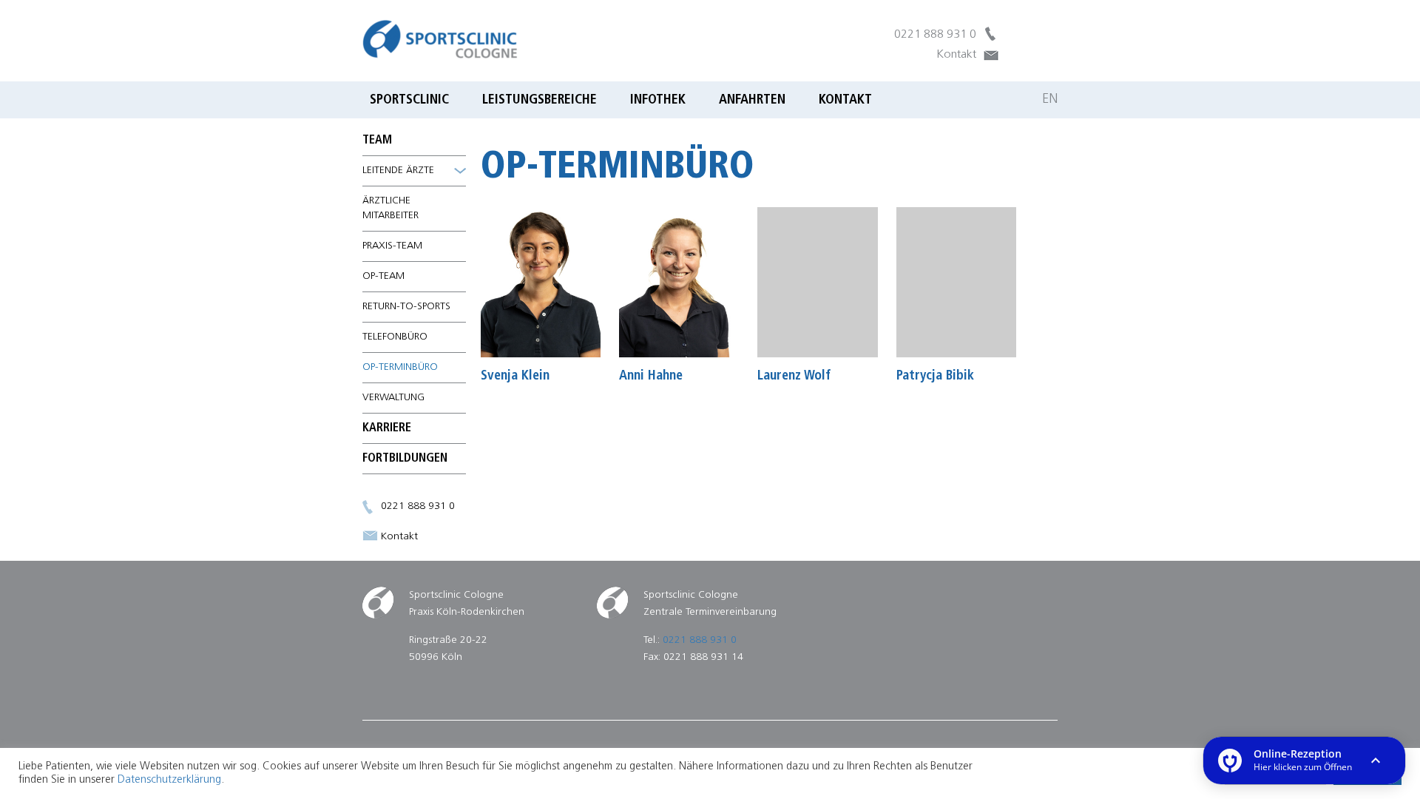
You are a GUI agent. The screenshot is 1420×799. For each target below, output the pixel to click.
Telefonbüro (394, 337)
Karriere (386, 428)
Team (377, 140)
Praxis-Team (392, 246)
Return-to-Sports (406, 306)
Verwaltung (393, 397)
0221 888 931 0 (935, 35)
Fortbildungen (404, 459)
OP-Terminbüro (400, 367)
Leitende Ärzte (398, 170)
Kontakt (956, 55)
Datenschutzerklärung (169, 780)
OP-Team (383, 276)
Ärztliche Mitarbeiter (390, 208)
